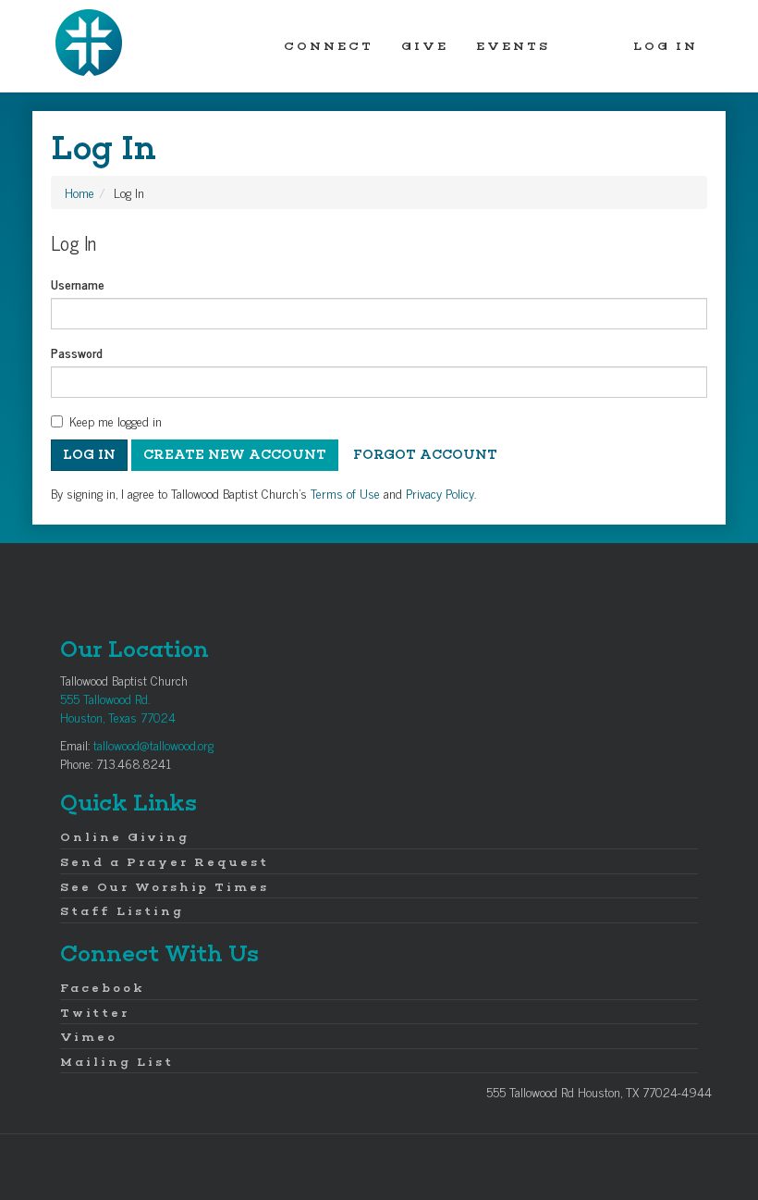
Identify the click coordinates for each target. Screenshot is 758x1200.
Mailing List (117, 1062)
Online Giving (125, 837)
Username (77, 284)
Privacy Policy (440, 492)
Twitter (94, 1013)
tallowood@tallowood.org (153, 744)
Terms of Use (345, 492)
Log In (665, 46)
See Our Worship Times (164, 887)
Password (77, 352)
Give (424, 46)
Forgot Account (425, 455)
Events (513, 46)
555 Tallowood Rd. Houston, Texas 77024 (118, 707)
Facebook (102, 988)
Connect (328, 46)
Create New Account (234, 455)
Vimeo (88, 1037)
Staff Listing (122, 911)
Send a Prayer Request (164, 862)
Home (79, 192)
